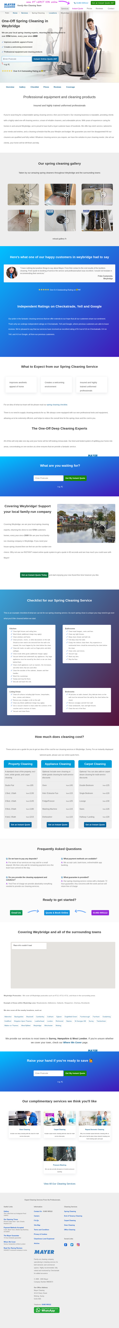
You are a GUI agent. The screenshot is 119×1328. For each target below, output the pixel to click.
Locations (53, 13)
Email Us (16, 912)
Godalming (107, 1017)
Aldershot (7, 1017)
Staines (69, 1021)
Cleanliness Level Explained (44, 1239)
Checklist (35, 87)
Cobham (50, 1017)
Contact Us (38, 1211)
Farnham (96, 1017)
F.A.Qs (36, 1220)
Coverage (70, 87)
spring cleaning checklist (57, 405)
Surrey (91, 1021)
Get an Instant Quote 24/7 (103, 3)
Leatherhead (39, 1021)
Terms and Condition (41, 1230)
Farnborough (85, 1017)
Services (64, 9)
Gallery (22, 87)
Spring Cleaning (70, 1211)
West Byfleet (25, 1025)
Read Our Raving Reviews (13, 1248)
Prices (89, 9)
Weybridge (37, 1025)
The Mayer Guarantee (11, 1235)
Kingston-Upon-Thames (23, 1021)
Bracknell (29, 1017)
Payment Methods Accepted (14, 1227)
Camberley (40, 1017)
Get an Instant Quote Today (34, 575)
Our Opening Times (11, 1219)
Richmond (59, 1021)
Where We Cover (10, 1242)
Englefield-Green (71, 1017)
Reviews (99, 9)
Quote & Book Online (57, 912)
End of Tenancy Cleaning (73, 1216)
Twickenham (101, 1021)
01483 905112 (82, 3)
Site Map (37, 1225)
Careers (36, 1216)
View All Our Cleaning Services (59, 1183)
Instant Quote (77, 9)
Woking (58, 1025)
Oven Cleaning (69, 1225)
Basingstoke (18, 1017)
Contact (111, 9)
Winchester (48, 1025)
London (50, 1021)
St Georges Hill (80, 1021)
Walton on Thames (11, 1025)
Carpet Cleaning (70, 1220)
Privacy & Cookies (40, 1234)
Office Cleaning (69, 1230)
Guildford (7, 1021)
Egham (59, 1017)
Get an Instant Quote (20, 825)
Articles (36, 1243)
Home (15, 13)
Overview (10, 87)
